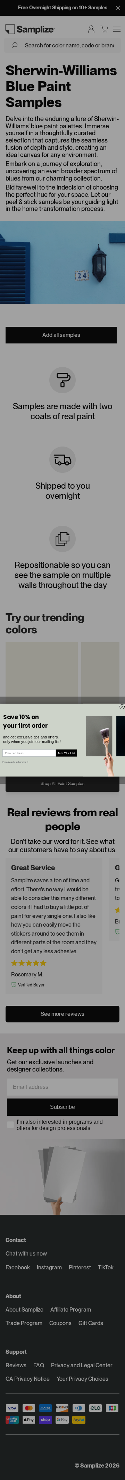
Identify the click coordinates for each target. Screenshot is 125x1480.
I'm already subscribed (15, 762)
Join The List (66, 753)
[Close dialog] (122, 706)
